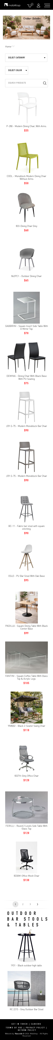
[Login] (39, 5)
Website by (13, 1033)
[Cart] (30, 6)
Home (8, 46)
